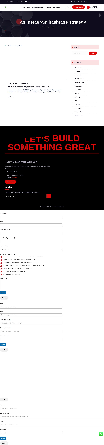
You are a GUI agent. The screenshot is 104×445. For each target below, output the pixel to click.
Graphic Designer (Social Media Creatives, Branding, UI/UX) (19, 259)
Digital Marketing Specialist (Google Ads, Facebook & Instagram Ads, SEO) (23, 256)
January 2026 (78, 75)
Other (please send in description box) (13, 274)
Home (23, 7)
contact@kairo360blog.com (24, 2)
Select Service (4, 429)
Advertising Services (37, 7)
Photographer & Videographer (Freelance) (14, 271)
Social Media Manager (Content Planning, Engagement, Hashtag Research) (23, 265)
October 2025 (78, 86)
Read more (11, 97)
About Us (49, 7)
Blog (28, 7)
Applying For (4, 246)
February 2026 (79, 71)
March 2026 (78, 67)
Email (2, 311)
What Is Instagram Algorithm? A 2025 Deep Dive (54, 27)
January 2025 (78, 115)
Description (3, 278)
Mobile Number (5, 413)
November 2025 (79, 82)
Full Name (3, 213)
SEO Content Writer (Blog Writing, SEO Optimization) (17, 268)
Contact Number (5, 229)
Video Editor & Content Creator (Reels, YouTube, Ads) (17, 262)
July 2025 (77, 93)
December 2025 (79, 78)
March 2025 (78, 108)
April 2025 (77, 104)
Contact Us (56, 7)
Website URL (4, 336)
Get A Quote (79, 7)
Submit (3, 293)
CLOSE (4, 298)
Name (2, 303)
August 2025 (78, 89)
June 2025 (78, 97)
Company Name (5, 328)
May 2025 (77, 100)
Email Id (2, 221)
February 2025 (79, 111)
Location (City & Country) (7, 238)
